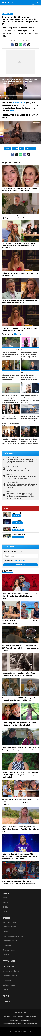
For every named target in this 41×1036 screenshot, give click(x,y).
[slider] (20, 95)
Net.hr (17, 334)
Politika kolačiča (25, 1020)
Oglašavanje (14, 1020)
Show (6, 509)
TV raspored (9, 961)
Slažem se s (15, 560)
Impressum (7, 1016)
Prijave (6, 1002)
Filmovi (5, 902)
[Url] (28, 44)
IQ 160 (5, 931)
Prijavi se (20, 565)
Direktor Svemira (9, 950)
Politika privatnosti (30, 1016)
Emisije (5, 907)
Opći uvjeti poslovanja (30, 1023)
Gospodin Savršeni (10, 941)
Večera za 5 (7, 990)
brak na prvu (30, 148)
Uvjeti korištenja (18, 1016)
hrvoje (7, 148)
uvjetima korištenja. (19, 560)
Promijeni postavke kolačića (12, 1023)
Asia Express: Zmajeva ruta (13, 936)
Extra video (9, 967)
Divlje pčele (7, 945)
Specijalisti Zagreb (9, 927)
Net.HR (6, 996)
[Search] (38, 3)
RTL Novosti (8, 547)
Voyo (5, 912)
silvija (15, 148)
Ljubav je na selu (9, 985)
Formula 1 (6, 955)
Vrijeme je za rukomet (11, 971)
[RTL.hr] (7, 2)
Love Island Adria (9, 922)
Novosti (7, 894)
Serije (5, 898)
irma (21, 148)
